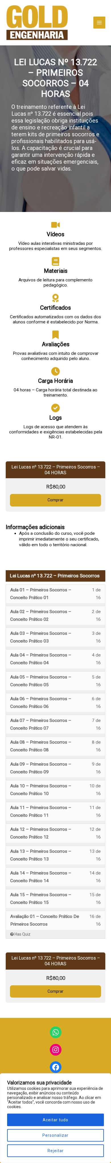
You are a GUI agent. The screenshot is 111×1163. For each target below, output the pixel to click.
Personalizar (55, 1135)
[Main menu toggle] (99, 23)
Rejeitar (56, 1150)
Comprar (55, 500)
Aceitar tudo (55, 1120)
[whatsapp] (55, 1032)
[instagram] (55, 1050)
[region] (55, 1118)
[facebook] (55, 1067)
